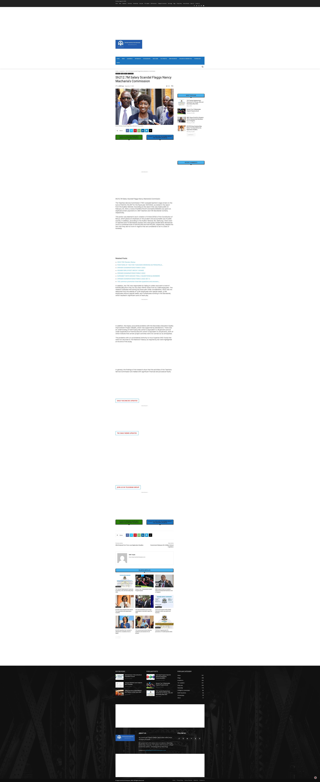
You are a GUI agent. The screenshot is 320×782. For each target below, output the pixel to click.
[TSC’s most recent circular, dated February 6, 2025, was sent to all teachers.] (164, 601)
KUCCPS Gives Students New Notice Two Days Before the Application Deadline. (124, 611)
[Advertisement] (160, 18)
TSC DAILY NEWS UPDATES (127, 433)
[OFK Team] (117, 86)
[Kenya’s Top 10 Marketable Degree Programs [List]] (144, 581)
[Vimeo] (201, 6)
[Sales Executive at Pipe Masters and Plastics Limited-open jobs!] (120, 692)
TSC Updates (130, 73)
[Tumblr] (195, 738)
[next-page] (119, 637)
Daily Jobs (118, 586)
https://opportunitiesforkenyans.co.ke (137, 557)
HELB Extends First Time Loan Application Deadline (129, 545)
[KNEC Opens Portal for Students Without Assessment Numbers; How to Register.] (164, 581)
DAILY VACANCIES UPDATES (127, 401)
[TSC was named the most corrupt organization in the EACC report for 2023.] (144, 601)
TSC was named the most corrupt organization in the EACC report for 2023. (143, 611)
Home (117, 71)
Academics (122, 71)
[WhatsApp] (139, 130)
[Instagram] (197, 6)
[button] (202, 67)
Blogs (122, 73)
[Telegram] (146, 130)
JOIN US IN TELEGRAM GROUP (128, 487)
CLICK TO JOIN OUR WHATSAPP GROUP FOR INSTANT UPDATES (129, 137)
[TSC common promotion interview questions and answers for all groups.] (144, 622)
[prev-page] (117, 637)
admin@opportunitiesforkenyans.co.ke (155, 750)
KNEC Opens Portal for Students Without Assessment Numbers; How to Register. (164, 590)
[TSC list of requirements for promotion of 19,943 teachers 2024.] (164, 622)
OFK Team (121, 86)
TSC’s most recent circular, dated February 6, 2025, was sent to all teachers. (163, 611)
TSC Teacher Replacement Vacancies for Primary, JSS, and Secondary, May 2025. (124, 590)
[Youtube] (203, 6)
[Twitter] (199, 6)
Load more (190, 134)
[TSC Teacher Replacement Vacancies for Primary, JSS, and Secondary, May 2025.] (125, 581)
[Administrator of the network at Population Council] (120, 677)
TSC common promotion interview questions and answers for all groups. (143, 632)
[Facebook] (194, 6)
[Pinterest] (135, 130)
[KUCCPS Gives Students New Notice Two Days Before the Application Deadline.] (125, 601)
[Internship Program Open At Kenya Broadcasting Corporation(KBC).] (150, 677)
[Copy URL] (150, 130)
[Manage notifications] (315, 777)
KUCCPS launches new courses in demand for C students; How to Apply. (124, 632)
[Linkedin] (142, 130)
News (126, 73)
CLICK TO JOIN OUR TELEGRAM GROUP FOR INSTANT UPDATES (160, 137)
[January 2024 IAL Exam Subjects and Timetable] (120, 685)
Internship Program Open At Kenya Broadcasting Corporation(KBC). (163, 676)
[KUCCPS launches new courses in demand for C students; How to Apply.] (125, 622)
